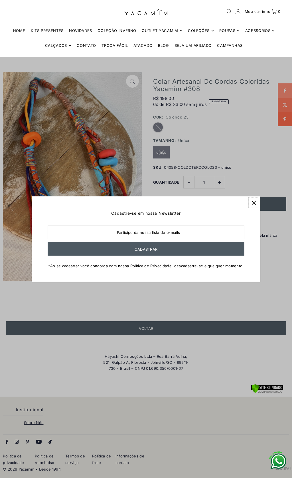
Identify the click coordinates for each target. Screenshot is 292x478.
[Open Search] (229, 11)
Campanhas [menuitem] (230, 45)
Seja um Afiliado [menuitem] (193, 45)
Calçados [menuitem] (56, 45)
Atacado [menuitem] (143, 45)
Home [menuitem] (19, 30)
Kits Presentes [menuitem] (47, 30)
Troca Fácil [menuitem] (115, 45)
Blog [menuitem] (163, 45)
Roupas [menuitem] (227, 30)
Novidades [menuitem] (80, 30)
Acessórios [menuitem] (258, 30)
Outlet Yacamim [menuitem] (160, 30)
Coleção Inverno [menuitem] (117, 30)
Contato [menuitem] (86, 45)
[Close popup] (254, 203)
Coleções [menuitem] (199, 30)
